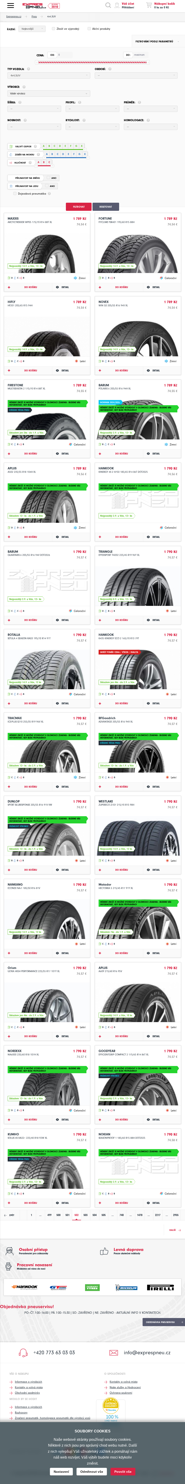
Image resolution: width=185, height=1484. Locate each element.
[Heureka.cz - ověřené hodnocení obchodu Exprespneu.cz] (110, 1415)
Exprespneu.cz (13, 16)
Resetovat (105, 206)
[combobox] (32, 29)
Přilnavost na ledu (26, 186)
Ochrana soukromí (121, 1392)
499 (49, 1215)
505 (104, 1215)
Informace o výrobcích (28, 1381)
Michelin (126, 1287)
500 (58, 1215)
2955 (175, 1215)
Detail (65, 287)
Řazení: (11, 29)
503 (85, 1215)
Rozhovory (21, 1412)
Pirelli (160, 1287)
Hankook (24, 1287)
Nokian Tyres (93, 1287)
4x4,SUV (51, 16)
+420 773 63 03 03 (54, 1352)
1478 (139, 1215)
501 (67, 1215)
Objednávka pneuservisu (160, 1322)
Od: (52, 55)
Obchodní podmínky (27, 1392)
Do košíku (30, 287)
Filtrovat (79, 206)
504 (94, 1215)
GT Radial (59, 1287)
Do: (128, 55)
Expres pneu (36, 6)
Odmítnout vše (91, 1471)
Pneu (34, 16)
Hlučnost (20, 162)
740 (122, 1215)
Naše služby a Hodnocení (125, 1387)
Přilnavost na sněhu (27, 178)
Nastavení (61, 1471)
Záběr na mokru (24, 154)
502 (76, 1215)
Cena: (40, 55)
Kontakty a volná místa (29, 1387)
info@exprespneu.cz (147, 1352)
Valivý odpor (23, 146)
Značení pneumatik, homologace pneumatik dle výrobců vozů (52, 1418)
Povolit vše (123, 1471)
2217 (157, 1215)
